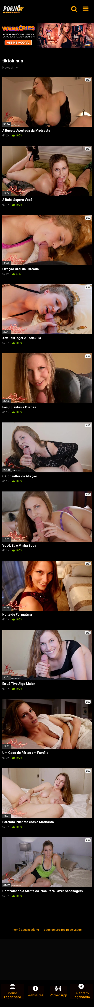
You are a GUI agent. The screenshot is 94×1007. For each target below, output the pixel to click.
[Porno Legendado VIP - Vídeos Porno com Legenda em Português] (13, 9)
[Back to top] (85, 997)
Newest (7, 67)
